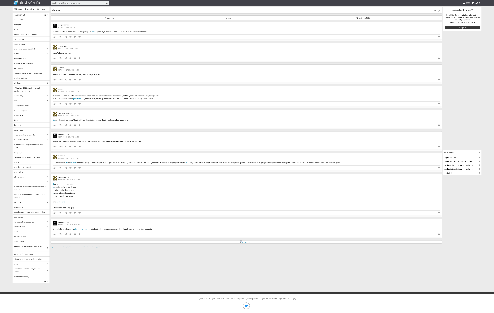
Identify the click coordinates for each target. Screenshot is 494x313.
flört (85, 247)
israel (73, 163)
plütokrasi (77, 99)
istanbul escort (149, 250)
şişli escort (160, 250)
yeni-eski (227, 18)
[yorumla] (75, 37)
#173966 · (68, 70)
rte (54, 120)
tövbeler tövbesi (63, 202)
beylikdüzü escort (187, 250)
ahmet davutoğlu (81, 229)
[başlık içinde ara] (435, 10)
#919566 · (68, 158)
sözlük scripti (64, 247)
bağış (293, 298)
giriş (467, 3)
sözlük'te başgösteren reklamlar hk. (461, 165)
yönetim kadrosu (269, 298)
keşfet (42, 9)
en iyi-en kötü (364, 18)
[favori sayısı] (70, 37)
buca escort (80, 250)
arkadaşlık (88, 247)
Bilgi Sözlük (29, 3)
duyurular (450, 153)
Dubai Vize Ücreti (80, 247)
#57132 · (68, 49)
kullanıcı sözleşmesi (235, 298)
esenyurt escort (172, 250)
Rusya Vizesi (53, 247)
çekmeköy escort (115, 250)
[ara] (106, 2)
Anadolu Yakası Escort (132, 250)
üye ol (477, 3)
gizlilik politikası (253, 298)
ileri (45, 15)
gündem (30, 9)
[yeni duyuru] (479, 152)
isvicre (93, 32)
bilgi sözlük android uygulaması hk (461, 161)
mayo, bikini (97, 247)
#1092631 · (69, 225)
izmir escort (56, 250)
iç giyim (69, 247)
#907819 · (68, 137)
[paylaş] (66, 37)
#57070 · (68, 27)
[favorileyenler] (79, 37)
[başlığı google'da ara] (438, 10)
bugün (19, 9)
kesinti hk (461, 173)
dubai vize (58, 247)
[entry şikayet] (439, 37)
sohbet (93, 247)
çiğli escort (102, 250)
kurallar (220, 298)
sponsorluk (284, 298)
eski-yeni (110, 18)
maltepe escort (67, 250)
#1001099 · (69, 180)
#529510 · (68, 91)
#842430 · (68, 116)
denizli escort (91, 250)
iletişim (212, 298)
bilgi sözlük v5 (461, 157)
